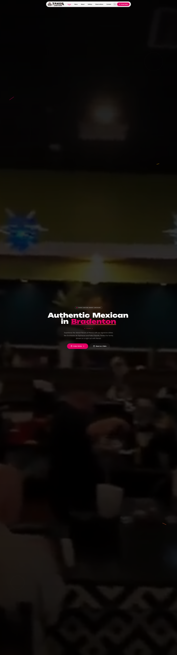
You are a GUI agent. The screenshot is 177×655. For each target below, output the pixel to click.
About (82, 4)
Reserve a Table (101, 346)
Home (69, 4)
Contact (108, 4)
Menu (76, 4)
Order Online (77, 346)
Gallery (90, 4)
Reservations (99, 4)
